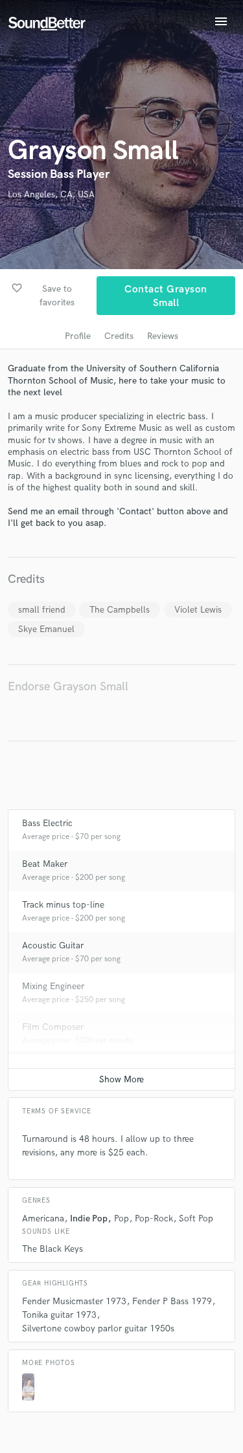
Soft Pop (196, 1218)
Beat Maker (44, 863)
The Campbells (119, 609)
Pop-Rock (154, 1218)
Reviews (162, 336)
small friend (41, 609)
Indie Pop (89, 1218)
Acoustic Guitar (53, 945)
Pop (121, 1218)
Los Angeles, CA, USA (51, 194)
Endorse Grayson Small (68, 686)
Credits (118, 336)
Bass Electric (47, 823)
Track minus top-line (63, 904)
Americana (43, 1218)
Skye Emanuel (46, 629)
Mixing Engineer (53, 986)
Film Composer (53, 1026)
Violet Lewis (198, 609)
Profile (78, 336)
